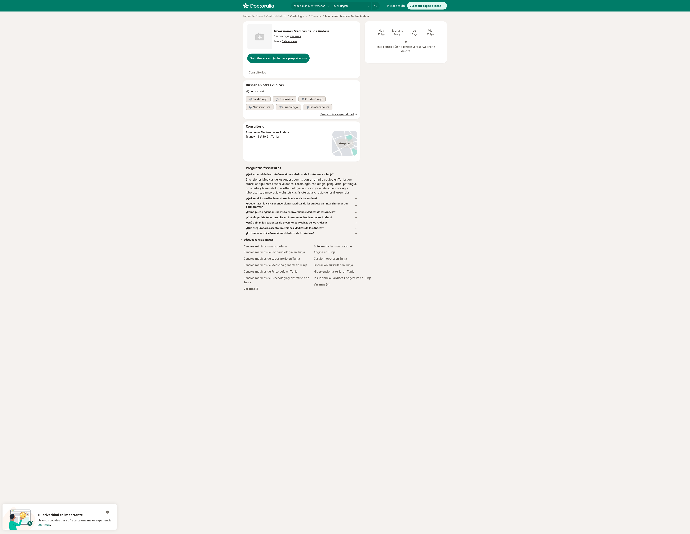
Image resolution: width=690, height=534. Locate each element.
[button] (295, 36)
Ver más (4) (321, 284)
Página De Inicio (253, 16)
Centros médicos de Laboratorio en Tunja (272, 259)
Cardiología (281, 36)
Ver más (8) (251, 289)
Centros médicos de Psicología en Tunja (271, 271)
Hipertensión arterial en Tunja (334, 271)
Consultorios (257, 72)
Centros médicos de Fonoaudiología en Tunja (274, 252)
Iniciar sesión (396, 6)
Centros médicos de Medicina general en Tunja (275, 265)
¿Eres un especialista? (425, 6)
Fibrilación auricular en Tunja (333, 265)
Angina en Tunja (324, 252)
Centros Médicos (276, 16)
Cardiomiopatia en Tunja (330, 259)
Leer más (44, 525)
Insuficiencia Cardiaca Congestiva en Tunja (342, 278)
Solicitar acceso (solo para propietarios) (278, 58)
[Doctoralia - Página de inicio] (265, 5)
